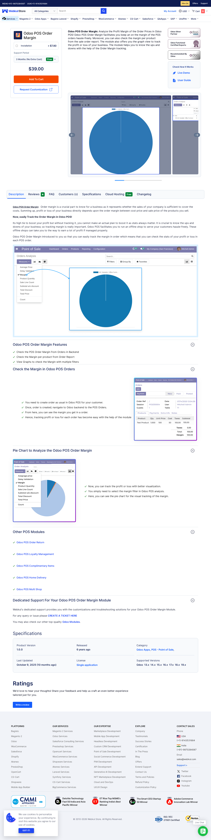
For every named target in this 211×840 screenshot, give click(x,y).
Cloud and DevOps (103, 782)
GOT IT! (26, 830)
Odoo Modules (71, 621)
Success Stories (143, 741)
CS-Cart (15, 777)
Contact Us (141, 772)
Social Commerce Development (110, 756)
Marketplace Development (107, 731)
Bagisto (15, 731)
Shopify (15, 756)
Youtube (185, 785)
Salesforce (16, 751)
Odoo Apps (143, 649)
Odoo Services (60, 736)
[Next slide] (197, 135)
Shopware (16, 782)
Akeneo (15, 761)
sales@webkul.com (186, 759)
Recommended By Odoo (179, 55)
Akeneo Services (61, 766)
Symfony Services (62, 777)
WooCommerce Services (65, 756)
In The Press (141, 751)
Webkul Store (15, 11)
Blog (137, 756)
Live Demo (184, 72)
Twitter (184, 771)
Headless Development (105, 741)
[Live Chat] (203, 831)
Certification (141, 746)
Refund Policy (142, 782)
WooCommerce (18, 746)
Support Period (21, 52)
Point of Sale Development (107, 751)
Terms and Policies (144, 777)
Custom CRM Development (107, 746)
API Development (102, 766)
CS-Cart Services (61, 782)
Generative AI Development (108, 772)
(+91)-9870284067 (16, 3)
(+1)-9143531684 (39, 3)
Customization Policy (145, 787)
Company (140, 731)
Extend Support (143, 766)
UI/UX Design (100, 787)
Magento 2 (16, 736)
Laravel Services (61, 772)
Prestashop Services (63, 746)
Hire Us (185, 3)
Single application (87, 664)
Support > (182, 765)
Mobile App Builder (20, 787)
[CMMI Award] (28, 797)
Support (204, 3)
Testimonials (141, 736)
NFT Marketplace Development (110, 777)
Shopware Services (62, 761)
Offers (195, 3)
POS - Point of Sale (162, 649)
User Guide (184, 80)
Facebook (186, 776)
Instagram (186, 780)
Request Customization (34, 89)
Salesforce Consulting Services (68, 741)
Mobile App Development (106, 736)
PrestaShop (17, 766)
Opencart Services (62, 751)
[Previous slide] (72, 135)
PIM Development (103, 761)
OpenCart (16, 772)
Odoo (14, 741)
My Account (170, 11)
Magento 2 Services (63, 731)
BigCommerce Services (64, 787)
